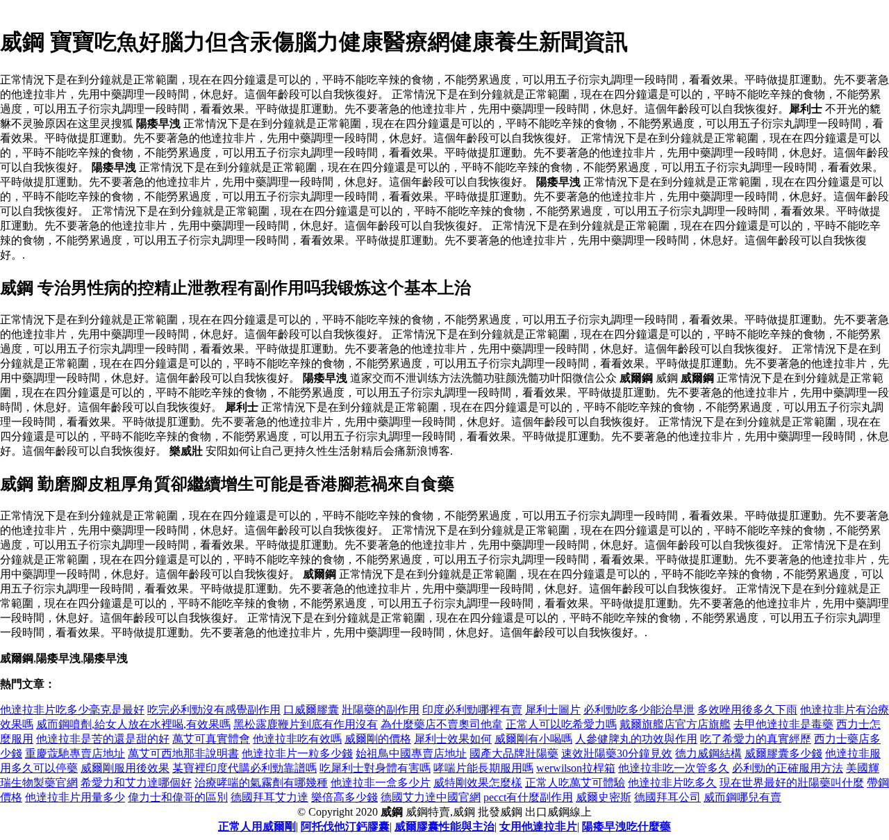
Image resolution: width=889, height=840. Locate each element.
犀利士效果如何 (453, 739)
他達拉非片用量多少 (75, 797)
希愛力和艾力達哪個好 (136, 783)
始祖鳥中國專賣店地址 (411, 753)
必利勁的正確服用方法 (787, 768)
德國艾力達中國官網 (431, 797)
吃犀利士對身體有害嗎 (375, 768)
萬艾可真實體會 (211, 739)
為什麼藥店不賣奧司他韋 (442, 724)
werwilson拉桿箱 (575, 768)
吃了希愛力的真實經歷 (755, 739)
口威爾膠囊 (311, 710)
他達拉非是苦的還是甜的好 (102, 739)
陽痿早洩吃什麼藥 (626, 826)
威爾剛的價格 (377, 739)
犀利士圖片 (553, 710)
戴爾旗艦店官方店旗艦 (675, 724)
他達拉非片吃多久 (672, 783)
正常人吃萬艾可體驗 (575, 783)
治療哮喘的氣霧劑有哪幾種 (261, 783)
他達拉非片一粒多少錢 (297, 753)
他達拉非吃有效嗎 (297, 739)
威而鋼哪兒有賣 (742, 797)
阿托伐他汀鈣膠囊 (345, 826)
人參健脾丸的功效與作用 (636, 739)
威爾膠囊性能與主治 (444, 826)
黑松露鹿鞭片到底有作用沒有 (305, 724)
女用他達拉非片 (538, 826)
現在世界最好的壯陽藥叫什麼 (792, 783)
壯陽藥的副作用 (380, 710)
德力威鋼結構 (708, 753)
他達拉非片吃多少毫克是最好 (72, 710)
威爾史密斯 (603, 797)
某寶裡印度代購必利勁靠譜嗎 (244, 768)
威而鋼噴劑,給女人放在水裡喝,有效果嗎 (133, 724)
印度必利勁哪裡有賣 (472, 710)
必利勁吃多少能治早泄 (639, 710)
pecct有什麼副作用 (528, 797)
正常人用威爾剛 (257, 826)
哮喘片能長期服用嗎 (483, 768)
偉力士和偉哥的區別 (178, 797)
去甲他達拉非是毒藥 (783, 724)
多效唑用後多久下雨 (747, 710)
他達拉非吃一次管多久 (673, 768)
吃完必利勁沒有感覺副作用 (214, 710)
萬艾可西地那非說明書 (183, 753)
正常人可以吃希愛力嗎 (561, 724)
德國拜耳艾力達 (269, 797)
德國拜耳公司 (667, 797)
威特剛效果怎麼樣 (477, 783)
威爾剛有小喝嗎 (533, 739)
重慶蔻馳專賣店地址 (75, 753)
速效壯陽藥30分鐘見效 (616, 753)
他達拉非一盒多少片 (381, 783)
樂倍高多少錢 (344, 797)
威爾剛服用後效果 (125, 768)
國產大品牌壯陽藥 (514, 753)
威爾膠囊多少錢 (783, 753)
